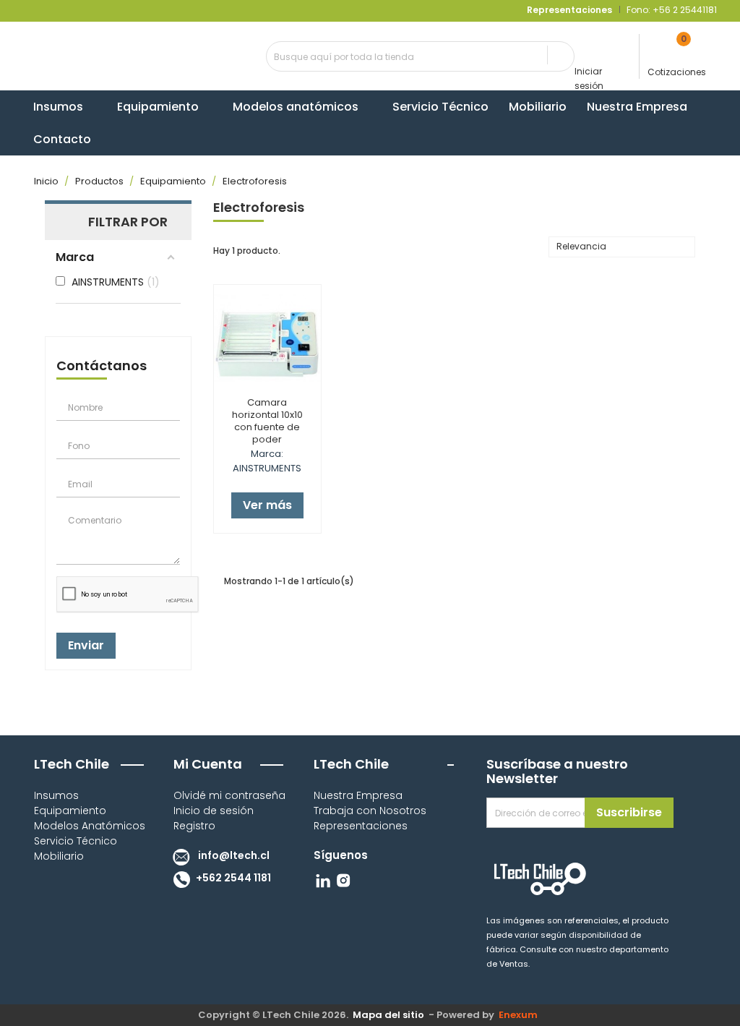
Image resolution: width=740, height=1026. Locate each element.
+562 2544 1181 (232, 878)
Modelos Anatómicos (89, 825)
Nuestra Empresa (358, 795)
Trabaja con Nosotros (370, 810)
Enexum (520, 1015)
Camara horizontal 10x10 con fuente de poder (267, 421)
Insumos (56, 795)
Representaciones (361, 825)
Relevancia (620, 248)
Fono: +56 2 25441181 (670, 10)
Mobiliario (59, 856)
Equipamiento (70, 810)
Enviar (86, 645)
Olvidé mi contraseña (229, 795)
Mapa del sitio (388, 1015)
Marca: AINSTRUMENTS (267, 461)
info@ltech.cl (233, 855)
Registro (194, 825)
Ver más (267, 505)
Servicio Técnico (75, 841)
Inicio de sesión (213, 810)
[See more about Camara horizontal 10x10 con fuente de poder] (267, 338)
